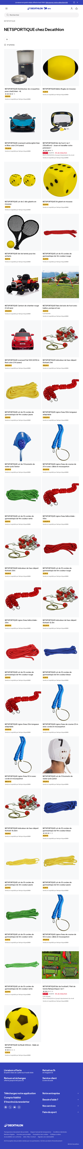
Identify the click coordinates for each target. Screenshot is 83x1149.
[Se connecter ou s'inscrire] (71, 8)
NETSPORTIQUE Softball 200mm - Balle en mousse (22, 1046)
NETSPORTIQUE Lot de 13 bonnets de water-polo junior (58, 777)
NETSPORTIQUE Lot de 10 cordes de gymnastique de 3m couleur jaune (19, 883)
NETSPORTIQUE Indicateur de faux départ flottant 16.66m (22, 829)
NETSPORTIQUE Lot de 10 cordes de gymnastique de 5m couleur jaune (57, 883)
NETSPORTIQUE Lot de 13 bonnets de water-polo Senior (20, 465)
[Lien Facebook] (5, 1107)
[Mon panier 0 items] (76, 8)
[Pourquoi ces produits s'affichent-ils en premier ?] (5, 45)
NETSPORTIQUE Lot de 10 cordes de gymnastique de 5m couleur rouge (57, 569)
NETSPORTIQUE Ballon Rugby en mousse (59, 89)
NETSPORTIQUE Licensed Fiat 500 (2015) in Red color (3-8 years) (22, 361)
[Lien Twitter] (10, 1107)
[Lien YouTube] (14, 1107)
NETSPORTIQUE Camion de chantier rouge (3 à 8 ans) (22, 307)
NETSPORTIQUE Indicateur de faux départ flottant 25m (22, 569)
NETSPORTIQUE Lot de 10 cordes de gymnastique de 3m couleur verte (19, 987)
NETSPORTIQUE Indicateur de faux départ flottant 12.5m (60, 621)
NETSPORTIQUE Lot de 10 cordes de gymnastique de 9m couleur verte (19, 517)
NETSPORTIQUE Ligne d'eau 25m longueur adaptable (22, 725)
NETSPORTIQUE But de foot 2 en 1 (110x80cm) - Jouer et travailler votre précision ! (58, 145)
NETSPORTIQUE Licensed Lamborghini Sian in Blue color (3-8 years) (22, 144)
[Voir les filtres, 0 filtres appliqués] (7, 39)
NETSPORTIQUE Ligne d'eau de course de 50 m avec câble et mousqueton (60, 935)
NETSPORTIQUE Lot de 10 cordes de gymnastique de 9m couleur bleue (57, 829)
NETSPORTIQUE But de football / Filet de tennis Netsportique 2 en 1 (59, 987)
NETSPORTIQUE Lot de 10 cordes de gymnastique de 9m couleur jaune (19, 413)
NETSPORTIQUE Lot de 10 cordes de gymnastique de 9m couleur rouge (19, 673)
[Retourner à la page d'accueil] (39, 8)
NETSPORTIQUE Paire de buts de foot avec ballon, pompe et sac (60, 307)
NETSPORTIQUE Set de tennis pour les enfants (20, 255)
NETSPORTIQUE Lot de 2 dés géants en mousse (21, 203)
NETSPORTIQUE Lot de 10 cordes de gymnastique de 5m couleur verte (19, 935)
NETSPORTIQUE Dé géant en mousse (57, 202)
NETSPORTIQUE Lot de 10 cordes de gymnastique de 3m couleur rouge (57, 255)
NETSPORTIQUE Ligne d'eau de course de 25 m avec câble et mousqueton (60, 465)
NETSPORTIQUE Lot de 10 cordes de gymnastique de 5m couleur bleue (57, 673)
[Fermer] (77, 2)
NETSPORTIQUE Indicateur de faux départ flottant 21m (60, 361)
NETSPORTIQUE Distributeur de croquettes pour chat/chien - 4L (22, 90)
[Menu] (6, 8)
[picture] (22, 67)
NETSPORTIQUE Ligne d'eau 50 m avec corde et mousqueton (20, 777)
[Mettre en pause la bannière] (74, 2)
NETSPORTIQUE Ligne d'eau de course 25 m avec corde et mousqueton (60, 725)
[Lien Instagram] (19, 1107)
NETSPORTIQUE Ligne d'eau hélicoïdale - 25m (21, 621)
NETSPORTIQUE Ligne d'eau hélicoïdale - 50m (59, 517)
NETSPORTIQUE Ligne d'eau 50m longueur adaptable (60, 413)
